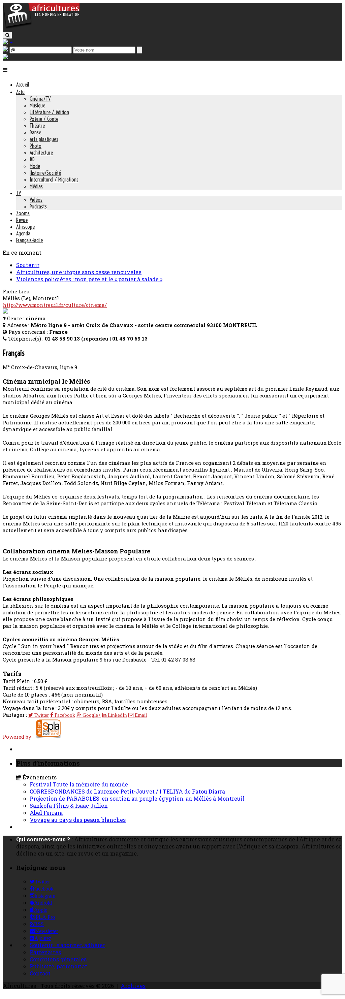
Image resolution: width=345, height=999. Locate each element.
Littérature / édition (49, 112)
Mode (35, 166)
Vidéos (36, 199)
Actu (20, 92)
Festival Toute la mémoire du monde (79, 784)
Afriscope (25, 226)
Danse (35, 132)
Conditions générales (58, 959)
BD (32, 159)
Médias (36, 186)
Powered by (19, 736)
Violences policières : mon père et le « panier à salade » (89, 279)
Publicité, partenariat (58, 966)
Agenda (23, 233)
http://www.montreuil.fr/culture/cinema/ (55, 304)
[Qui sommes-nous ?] (5, 57)
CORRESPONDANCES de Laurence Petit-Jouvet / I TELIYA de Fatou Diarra (127, 791)
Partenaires (45, 952)
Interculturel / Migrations (54, 179)
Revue (22, 220)
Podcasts (38, 206)
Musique (37, 105)
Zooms (23, 213)
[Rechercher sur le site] (7, 35)
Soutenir (27, 264)
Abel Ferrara (46, 812)
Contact (40, 973)
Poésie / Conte (44, 119)
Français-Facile (29, 240)
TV (18, 193)
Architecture (41, 152)
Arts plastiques (44, 139)
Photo (35, 145)
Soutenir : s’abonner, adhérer (67, 944)
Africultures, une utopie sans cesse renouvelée (79, 272)
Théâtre (37, 125)
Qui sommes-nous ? (43, 839)
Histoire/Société (45, 172)
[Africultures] (41, 27)
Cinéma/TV (40, 98)
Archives (133, 985)
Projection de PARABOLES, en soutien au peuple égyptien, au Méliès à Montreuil (137, 798)
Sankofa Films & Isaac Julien (69, 805)
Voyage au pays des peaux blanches (78, 819)
